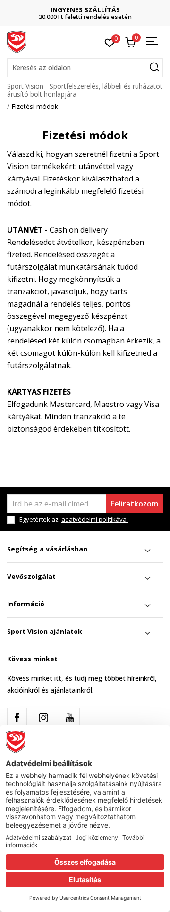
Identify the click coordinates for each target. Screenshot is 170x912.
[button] (85, 67)
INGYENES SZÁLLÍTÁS (85, 9)
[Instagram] (43, 717)
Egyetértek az (73, 519)
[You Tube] (69, 717)
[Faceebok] (17, 717)
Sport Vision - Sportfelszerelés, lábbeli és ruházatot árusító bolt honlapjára (84, 90)
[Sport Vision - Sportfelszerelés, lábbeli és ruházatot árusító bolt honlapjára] (16, 41)
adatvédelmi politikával (94, 519)
